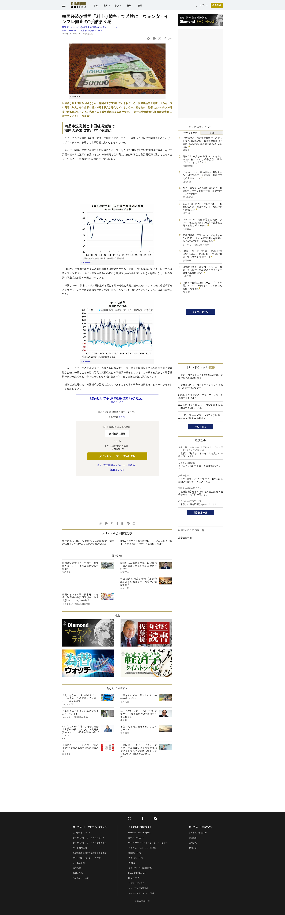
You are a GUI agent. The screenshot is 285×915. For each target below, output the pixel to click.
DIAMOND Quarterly (137, 872)
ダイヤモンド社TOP (198, 832)
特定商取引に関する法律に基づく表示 (89, 852)
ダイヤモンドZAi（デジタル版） (142, 847)
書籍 (140, 5)
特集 (129, 5)
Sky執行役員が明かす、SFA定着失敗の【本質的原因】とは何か (200, 406)
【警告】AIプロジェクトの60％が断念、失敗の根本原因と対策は (200, 376)
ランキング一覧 (200, 311)
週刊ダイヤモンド (136, 837)
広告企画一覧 (185, 537)
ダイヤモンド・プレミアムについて (88, 837)
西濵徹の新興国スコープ (91, 30)
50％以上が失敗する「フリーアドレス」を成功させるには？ (200, 396)
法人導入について (81, 878)
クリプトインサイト (137, 883)
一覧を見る (200, 426)
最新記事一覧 (200, 512)
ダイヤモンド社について (200, 826)
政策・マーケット (70, 30)
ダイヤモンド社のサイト (140, 826)
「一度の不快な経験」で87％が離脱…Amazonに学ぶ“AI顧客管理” (200, 417)
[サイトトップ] (78, 5)
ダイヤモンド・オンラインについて (90, 826)
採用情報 (193, 842)
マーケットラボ (189, 132)
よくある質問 (79, 862)
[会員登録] (217, 5)
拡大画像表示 (86, 262)
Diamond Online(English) (139, 832)
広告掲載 (77, 867)
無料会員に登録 (117, 433)
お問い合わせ (79, 872)
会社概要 (193, 837)
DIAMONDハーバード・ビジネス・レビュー (147, 842)
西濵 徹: (89, 27)
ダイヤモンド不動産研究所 (140, 867)
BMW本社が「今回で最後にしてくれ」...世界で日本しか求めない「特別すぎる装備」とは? (146, 542)
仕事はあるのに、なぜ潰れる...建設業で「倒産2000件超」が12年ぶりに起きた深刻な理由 (88, 542)
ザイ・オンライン (136, 857)
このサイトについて (82, 832)
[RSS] (155, 819)
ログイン (204, 5)
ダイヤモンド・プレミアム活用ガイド (89, 842)
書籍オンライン (135, 852)
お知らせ (193, 847)
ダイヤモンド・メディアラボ (141, 893)
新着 (96, 5)
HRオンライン (134, 878)
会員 (211, 132)
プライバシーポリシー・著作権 (86, 857)
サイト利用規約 (80, 847)
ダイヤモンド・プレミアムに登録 (117, 456)
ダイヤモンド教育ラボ (138, 888)
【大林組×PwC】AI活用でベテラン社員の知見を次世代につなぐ (200, 386)
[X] (129, 819)
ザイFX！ (132, 862)
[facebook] (142, 819)
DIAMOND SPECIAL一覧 (191, 530)
